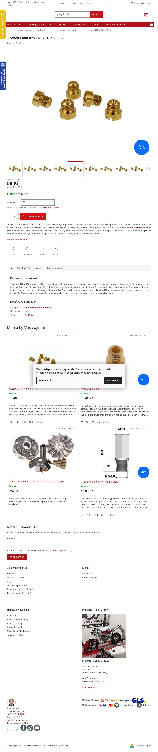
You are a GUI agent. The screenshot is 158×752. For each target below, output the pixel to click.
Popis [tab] (10, 268)
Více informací (88, 687)
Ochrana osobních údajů (18, 593)
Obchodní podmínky (16, 585)
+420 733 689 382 (15, 714)
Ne (25, 311)
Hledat (95, 14)
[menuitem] (13, 24)
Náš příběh (86, 573)
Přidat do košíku (34, 216)
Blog (8, 581)
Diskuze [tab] (36, 268)
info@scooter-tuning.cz (17, 720)
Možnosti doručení (49, 207)
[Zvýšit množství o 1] (17, 215)
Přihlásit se (15, 557)
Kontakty (10, 573)
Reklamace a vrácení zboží (19, 589)
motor (138, 227)
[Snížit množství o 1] (17, 218)
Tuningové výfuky (14, 635)
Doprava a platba (14, 577)
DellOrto (28, 315)
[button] (42, 408)
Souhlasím (112, 380)
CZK (132, 3)
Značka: (14, 43)
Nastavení (44, 380)
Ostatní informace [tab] (52, 268)
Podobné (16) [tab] (22, 268)
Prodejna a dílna (80, 3)
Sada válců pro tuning (16, 619)
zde (98, 372)
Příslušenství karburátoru (37, 307)
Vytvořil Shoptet (142, 745)
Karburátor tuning (14, 627)
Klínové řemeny (13, 623)
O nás (62, 3)
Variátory (10, 615)
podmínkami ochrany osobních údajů (54, 550)
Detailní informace (15, 239)
